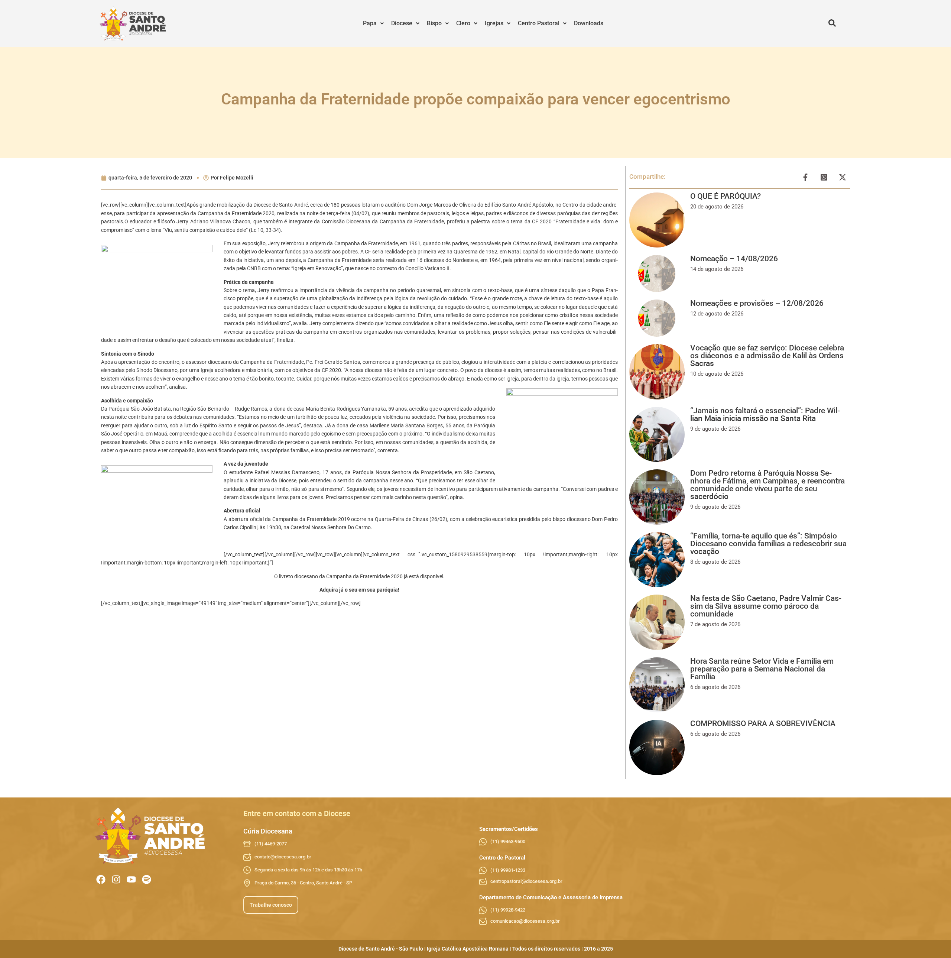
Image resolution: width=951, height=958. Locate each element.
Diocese (401, 23)
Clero (463, 23)
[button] (373, 23)
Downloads (588, 23)
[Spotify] (146, 879)
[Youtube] (131, 879)
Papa (370, 23)
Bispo (434, 23)
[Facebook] (101, 879)
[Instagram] (116, 879)
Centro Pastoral (538, 23)
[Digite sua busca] (832, 23)
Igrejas (494, 23)
